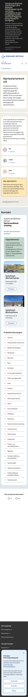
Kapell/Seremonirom (14, 393)
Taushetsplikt (11, 463)
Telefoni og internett (14, 468)
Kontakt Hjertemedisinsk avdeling (12, 232)
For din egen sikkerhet (14, 373)
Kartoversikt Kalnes (13, 398)
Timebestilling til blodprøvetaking (13, 474)
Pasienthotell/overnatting (15, 424)
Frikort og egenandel (14, 378)
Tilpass (14, 691)
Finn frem (11, 289)
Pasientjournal (12, 429)
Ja (11, 498)
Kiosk (9, 403)
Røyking (10, 451)
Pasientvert (11, 439)
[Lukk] (23, 653)
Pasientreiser (11, 434)
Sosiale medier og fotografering (13, 457)
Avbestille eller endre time (15, 342)
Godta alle (14, 681)
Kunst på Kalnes (12, 409)
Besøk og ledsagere (14, 348)
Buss (9, 363)
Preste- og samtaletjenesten (13, 445)
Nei (19, 498)
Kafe (8, 383)
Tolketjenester (12, 480)
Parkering (10, 419)
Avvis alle (14, 686)
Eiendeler (10, 368)
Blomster (10, 358)
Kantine (9, 388)
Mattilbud (10, 414)
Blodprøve (10, 353)
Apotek (9, 337)
